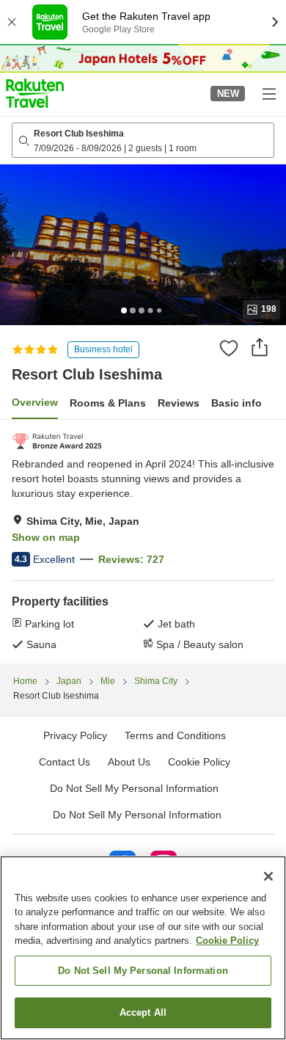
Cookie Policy (227, 940)
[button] (35, 93)
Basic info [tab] (236, 403)
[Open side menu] (268, 93)
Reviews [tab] (178, 403)
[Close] (268, 876)
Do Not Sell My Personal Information (137, 815)
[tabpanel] (143, 541)
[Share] (259, 347)
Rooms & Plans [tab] (108, 403)
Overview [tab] (35, 402)
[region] (143, 948)
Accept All (143, 1012)
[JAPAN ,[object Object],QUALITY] (57, 441)
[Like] (229, 348)
